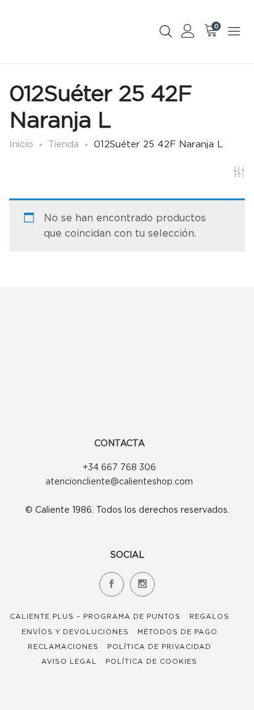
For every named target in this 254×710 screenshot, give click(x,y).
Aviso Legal (69, 661)
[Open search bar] (166, 31)
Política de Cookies (151, 661)
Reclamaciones (63, 646)
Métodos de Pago (177, 631)
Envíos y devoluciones (75, 631)
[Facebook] (111, 584)
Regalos (209, 616)
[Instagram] (142, 584)
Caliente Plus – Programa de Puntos (95, 616)
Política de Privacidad (159, 646)
